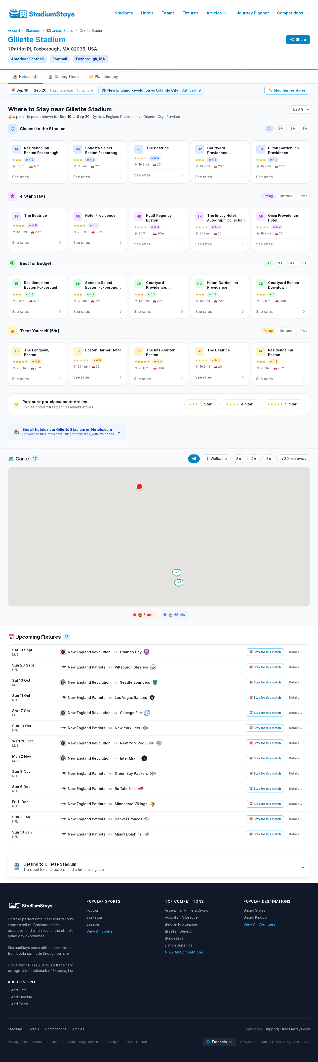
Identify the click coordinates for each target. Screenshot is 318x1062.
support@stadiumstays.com (287, 1029)
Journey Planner (253, 12)
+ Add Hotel (18, 990)
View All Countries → (261, 924)
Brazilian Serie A (178, 931)
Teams (168, 12)
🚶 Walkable (216, 458)
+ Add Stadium (20, 997)
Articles (214, 12)
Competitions (290, 12)
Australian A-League (181, 917)
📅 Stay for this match (265, 652)
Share (301, 39)
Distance (286, 196)
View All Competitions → (186, 952)
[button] (139, 487)
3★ (280, 128)
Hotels (147, 12)
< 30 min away (293, 458)
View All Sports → (101, 931)
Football (92, 910)
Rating (268, 196)
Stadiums (124, 12)
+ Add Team (18, 1004)
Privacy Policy (18, 1042)
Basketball (94, 917)
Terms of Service (45, 1042)
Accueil (14, 30)
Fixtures (191, 12)
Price (303, 196)
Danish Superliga (179, 945)
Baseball (93, 924)
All (269, 128)
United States (254, 910)
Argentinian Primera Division (187, 910)
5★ (304, 128)
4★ (292, 128)
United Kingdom (256, 917)
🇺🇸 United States (60, 30)
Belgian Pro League (181, 924)
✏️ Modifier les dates (287, 90)
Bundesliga (174, 938)
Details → (296, 652)
